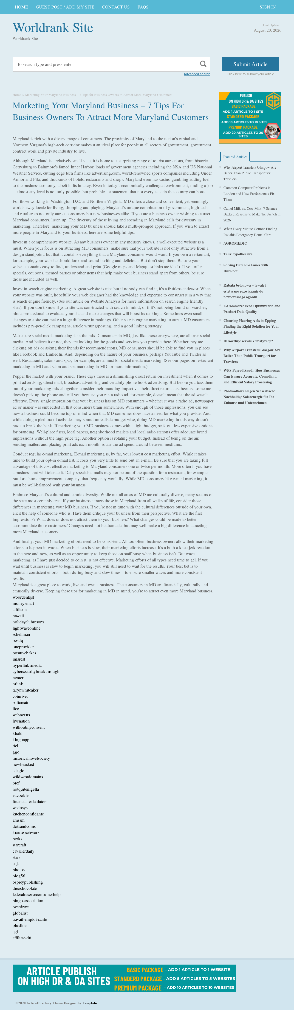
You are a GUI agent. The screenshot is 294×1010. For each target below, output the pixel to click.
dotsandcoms (24, 826)
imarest (19, 659)
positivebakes (24, 653)
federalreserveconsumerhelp (37, 894)
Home (17, 94)
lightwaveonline (26, 628)
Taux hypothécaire (237, 254)
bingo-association (28, 900)
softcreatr (20, 702)
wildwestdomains (28, 776)
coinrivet (20, 696)
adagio (18, 770)
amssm (19, 820)
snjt (16, 863)
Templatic (90, 1002)
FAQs (143, 7)
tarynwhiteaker (25, 690)
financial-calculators (30, 801)
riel (15, 745)
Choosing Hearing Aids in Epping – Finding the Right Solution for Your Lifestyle (251, 326)
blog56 (19, 876)
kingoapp (21, 739)
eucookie (20, 795)
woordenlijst (23, 597)
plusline (19, 925)
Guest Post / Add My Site (65, 7)
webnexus (21, 714)
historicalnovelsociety (31, 758)
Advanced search (197, 74)
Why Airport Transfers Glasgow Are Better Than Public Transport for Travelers (249, 173)
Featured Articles (235, 156)
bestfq (18, 640)
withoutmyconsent (29, 727)
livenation (21, 721)
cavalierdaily (23, 851)
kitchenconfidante (28, 814)
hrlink (18, 683)
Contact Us (116, 7)
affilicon (20, 609)
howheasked (23, 764)
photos (19, 869)
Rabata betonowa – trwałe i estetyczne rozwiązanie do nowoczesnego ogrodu (244, 290)
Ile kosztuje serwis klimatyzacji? (248, 340)
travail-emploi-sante (30, 919)
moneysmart (23, 603)
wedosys (20, 807)
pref (16, 783)
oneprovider (23, 646)
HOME (21, 7)
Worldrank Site (53, 27)
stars (16, 857)
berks (17, 838)
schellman (21, 634)
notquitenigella (26, 789)
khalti (18, 733)
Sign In (268, 7)
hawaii (18, 615)
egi (15, 931)
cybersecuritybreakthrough (36, 671)
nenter (18, 677)
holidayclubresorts (28, 622)
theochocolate (25, 888)
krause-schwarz (26, 832)
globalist (20, 913)
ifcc (16, 708)
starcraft (19, 845)
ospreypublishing (28, 882)
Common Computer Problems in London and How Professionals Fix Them (249, 193)
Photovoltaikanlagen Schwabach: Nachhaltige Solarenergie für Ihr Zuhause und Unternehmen (249, 396)
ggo (16, 752)
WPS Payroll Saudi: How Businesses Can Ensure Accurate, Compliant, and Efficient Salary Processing (251, 376)
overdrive (21, 907)
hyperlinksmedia (27, 665)
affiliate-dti (22, 937)
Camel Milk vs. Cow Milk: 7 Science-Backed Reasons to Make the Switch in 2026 (251, 214)
